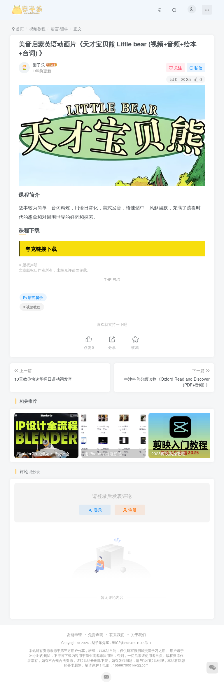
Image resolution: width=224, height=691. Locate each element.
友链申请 (74, 634)
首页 (19, 29)
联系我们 (117, 634)
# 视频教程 (31, 306)
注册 (132, 510)
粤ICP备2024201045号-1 (106, 653)
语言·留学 (59, 29)
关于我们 (138, 634)
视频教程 (37, 29)
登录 (98, 510)
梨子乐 (39, 65)
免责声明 (95, 634)
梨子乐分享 (100, 642)
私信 (198, 68)
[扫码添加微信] (212, 667)
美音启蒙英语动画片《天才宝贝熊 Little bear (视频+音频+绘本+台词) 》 (108, 48)
